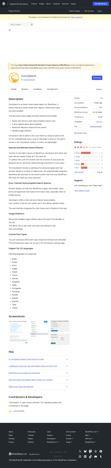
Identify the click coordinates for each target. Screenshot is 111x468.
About (11, 432)
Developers (51, 438)
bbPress (89, 438)
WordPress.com (91, 432)
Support (99, 89)
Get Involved (70, 432)
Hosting (11, 438)
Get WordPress (101, 4)
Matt (87, 435)
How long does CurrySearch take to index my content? (31, 380)
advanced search (95, 126)
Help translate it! (77, 17)
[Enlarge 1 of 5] (25, 323)
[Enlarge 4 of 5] (67, 323)
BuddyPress (90, 442)
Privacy (11, 442)
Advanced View (80, 133)
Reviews (24, 89)
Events (68, 435)
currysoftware (29, 80)
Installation (37, 89)
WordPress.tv (53, 442)
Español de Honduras (36, 454)
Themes (31, 435)
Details (13, 89)
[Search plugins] (31, 24)
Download (97, 78)
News (11, 435)
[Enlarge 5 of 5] (67, 336)
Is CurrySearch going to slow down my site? (26, 359)
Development (52, 89)
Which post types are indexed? (21, 387)
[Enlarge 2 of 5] (25, 338)
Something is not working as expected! (24, 373)
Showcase (31, 432)
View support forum (82, 190)
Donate (69, 438)
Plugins (30, 438)
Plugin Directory (14, 11)
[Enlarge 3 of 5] (46, 323)
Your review (79, 172)
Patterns (31, 442)
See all (99, 172)
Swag (69, 442)
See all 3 (99, 122)
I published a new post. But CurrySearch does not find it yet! (33, 366)
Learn (49, 432)
